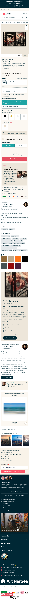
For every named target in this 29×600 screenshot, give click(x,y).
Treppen (4, 241)
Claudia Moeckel (8, 59)
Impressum (24, 589)
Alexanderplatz (5, 245)
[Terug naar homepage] (8, 14)
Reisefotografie (13, 248)
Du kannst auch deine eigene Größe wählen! (13, 95)
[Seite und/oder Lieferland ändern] (27, 10)
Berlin (8, 236)
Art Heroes (4, 547)
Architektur (23, 238)
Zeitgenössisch (18, 241)
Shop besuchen (5, 209)
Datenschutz (18, 589)
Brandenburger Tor (15, 245)
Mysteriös (11, 229)
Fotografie (10, 241)
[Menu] (2, 14)
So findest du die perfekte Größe (20, 87)
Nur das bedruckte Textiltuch (11, 106)
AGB (16, 586)
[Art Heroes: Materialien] (27, 539)
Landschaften (14, 236)
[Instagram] (7, 550)
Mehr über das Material (22, 78)
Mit (21, 145)
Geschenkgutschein (8, 510)
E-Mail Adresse (5, 464)
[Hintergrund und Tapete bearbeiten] (26, 28)
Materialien (4, 539)
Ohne (9, 145)
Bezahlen (5, 503)
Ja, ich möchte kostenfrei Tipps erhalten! (13, 471)
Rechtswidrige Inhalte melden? (8, 589)
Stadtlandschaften (6, 238)
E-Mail (22, 495)
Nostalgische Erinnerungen (20, 250)
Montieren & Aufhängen (9, 508)
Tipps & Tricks (5, 543)
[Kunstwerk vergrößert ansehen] (26, 26)
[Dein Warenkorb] (26, 14)
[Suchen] (26, 17)
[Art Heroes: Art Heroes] (27, 547)
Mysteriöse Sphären (7, 250)
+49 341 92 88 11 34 (15, 492)
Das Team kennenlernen (9, 530)
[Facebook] (11, 550)
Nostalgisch (5, 229)
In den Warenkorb (15, 159)
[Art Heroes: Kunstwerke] (27, 536)
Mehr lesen (14, 209)
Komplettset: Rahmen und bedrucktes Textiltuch (13, 102)
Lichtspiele (4, 248)
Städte (3, 236)
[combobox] (11, 17)
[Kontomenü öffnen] (24, 13)
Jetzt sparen (7, 594)
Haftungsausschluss (22, 586)
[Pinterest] (9, 550)
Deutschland (16, 238)
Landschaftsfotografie (19, 243)
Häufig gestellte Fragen (9, 499)
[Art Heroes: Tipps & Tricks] (27, 543)
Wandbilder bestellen (8, 501)
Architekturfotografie (7, 243)
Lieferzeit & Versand (8, 505)
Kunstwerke (5, 536)
